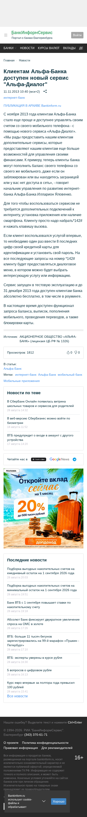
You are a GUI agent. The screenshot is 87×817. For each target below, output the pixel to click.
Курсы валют (49, 48)
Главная (9, 60)
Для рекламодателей (56, 748)
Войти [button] (77, 35)
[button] (6, 35)
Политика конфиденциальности (45, 742)
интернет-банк (14, 97)
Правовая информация (21, 748)
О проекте (11, 742)
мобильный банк (70, 374)
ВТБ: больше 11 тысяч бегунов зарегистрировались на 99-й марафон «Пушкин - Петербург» (43, 641)
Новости (27, 48)
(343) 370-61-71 (36, 734)
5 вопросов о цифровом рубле (29, 670)
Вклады (69, 48)
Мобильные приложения (22, 381)
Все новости (17, 696)
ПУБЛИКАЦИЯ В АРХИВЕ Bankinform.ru (32, 105)
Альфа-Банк (12, 368)
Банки (8, 48)
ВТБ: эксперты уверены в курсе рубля (34, 657)
